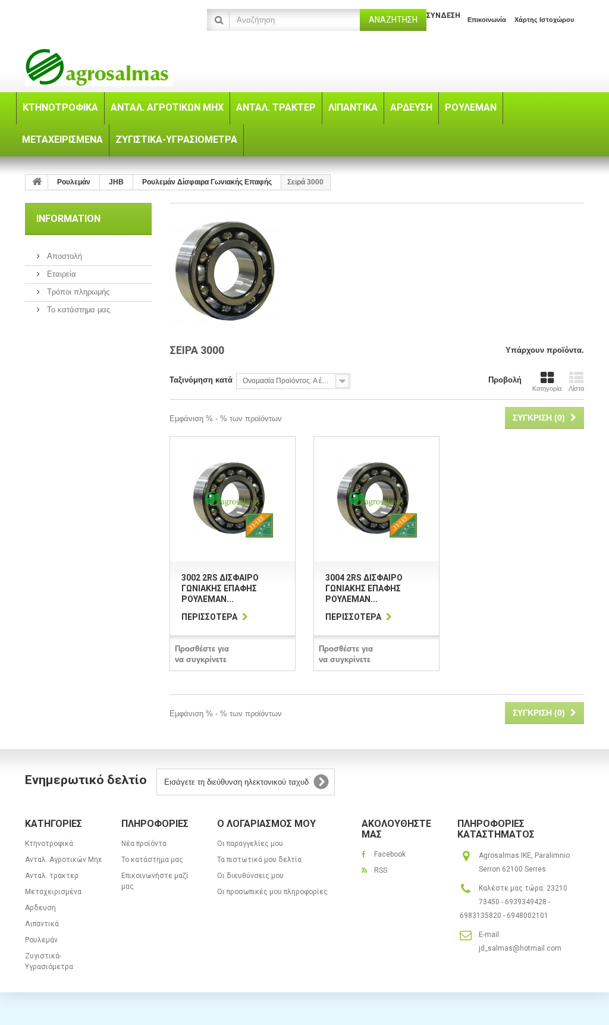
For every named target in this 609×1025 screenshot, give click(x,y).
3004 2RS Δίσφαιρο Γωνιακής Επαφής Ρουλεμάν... (364, 588)
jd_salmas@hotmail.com (520, 948)
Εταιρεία (60, 273)
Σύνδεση (443, 15)
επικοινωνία (486, 19)
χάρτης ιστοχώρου (544, 19)
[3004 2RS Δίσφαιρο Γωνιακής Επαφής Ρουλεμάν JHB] (376, 499)
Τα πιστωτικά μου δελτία (259, 859)
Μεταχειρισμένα (53, 892)
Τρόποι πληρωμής (77, 291)
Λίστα (576, 388)
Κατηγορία (546, 388)
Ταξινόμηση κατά (201, 379)
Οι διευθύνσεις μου (250, 876)
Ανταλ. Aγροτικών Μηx (63, 859)
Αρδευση (40, 908)
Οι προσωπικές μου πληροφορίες (272, 892)
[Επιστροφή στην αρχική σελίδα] (37, 182)
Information (68, 218)
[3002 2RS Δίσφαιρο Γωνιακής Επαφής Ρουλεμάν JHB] (232, 499)
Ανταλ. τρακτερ (52, 876)
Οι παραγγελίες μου (250, 843)
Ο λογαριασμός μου (266, 823)
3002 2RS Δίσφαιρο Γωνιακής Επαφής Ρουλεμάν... (220, 588)
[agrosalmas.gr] (112, 67)
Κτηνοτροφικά (49, 843)
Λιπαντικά (42, 924)
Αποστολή (63, 256)
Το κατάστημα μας (77, 309)
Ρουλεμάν (41, 940)
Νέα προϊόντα (144, 843)
